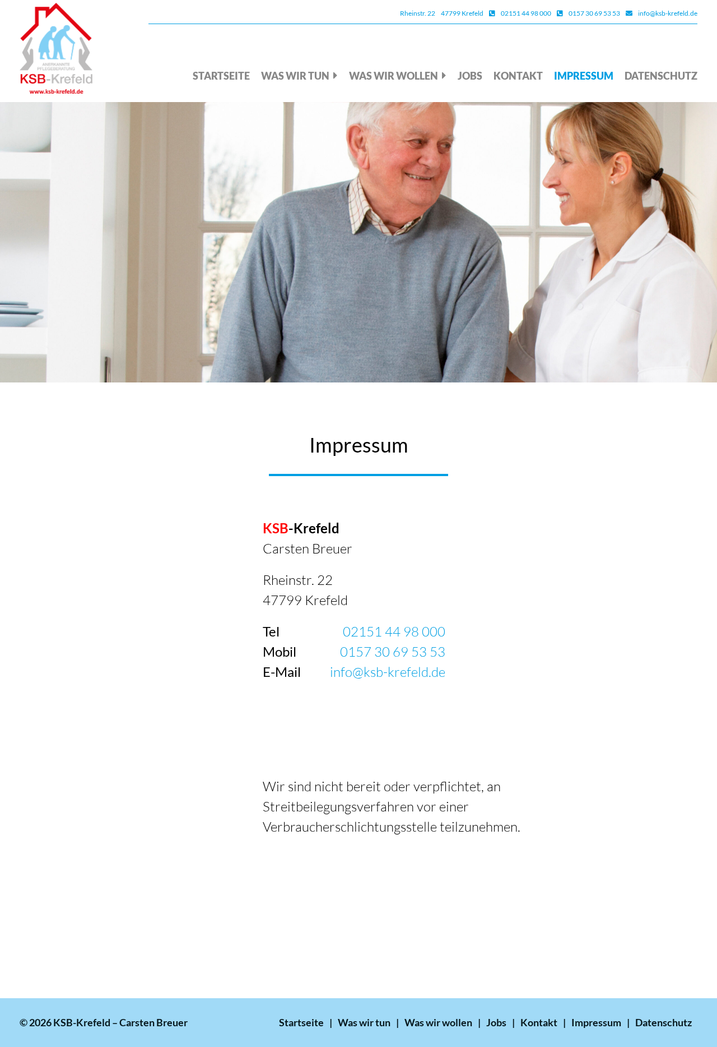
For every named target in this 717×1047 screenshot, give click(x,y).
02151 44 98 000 (526, 13)
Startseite (221, 76)
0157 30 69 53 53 (594, 13)
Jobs (470, 76)
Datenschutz (661, 76)
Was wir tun (295, 76)
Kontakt (518, 76)
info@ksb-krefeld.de (667, 13)
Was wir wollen (393, 76)
